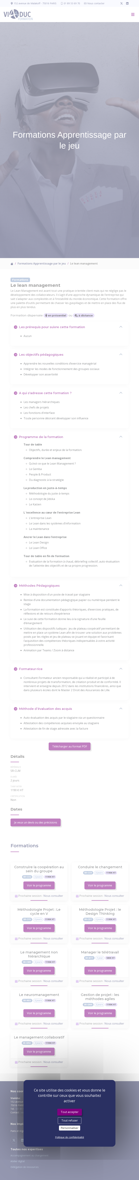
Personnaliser (69, 1128)
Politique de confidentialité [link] (69, 1137)
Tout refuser (69, 1120)
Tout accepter (69, 1112)
